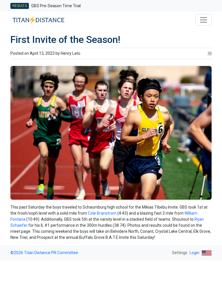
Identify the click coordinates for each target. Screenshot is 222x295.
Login (194, 252)
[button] (210, 53)
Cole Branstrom (102, 213)
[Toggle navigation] (203, 20)
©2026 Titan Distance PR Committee (44, 252)
